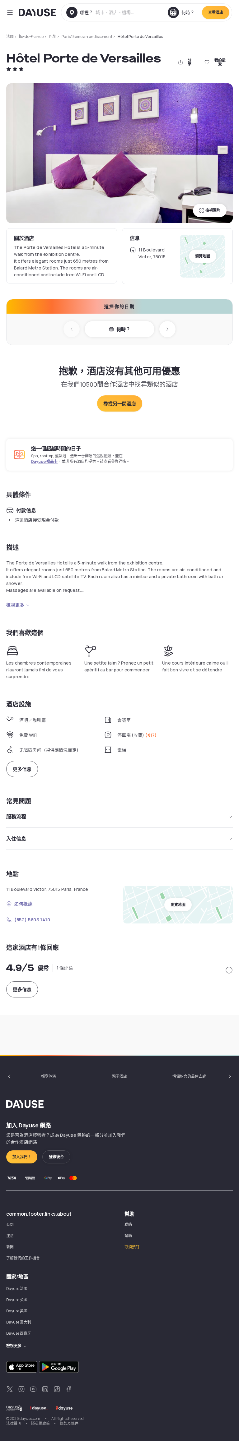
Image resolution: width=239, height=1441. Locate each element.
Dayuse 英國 (16, 1299)
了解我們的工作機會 (23, 1258)
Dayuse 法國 (16, 1288)
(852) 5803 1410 (32, 920)
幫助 (128, 1235)
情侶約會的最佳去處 (189, 1076)
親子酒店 (119, 1076)
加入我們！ (21, 1156)
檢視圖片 (212, 210)
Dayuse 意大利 (18, 1322)
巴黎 (52, 36)
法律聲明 (13, 1423)
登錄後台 (56, 1156)
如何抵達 (23, 904)
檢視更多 (15, 605)
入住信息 (16, 838)
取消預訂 (131, 1247)
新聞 (10, 1247)
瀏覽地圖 (202, 256)
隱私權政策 (40, 1423)
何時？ (123, 329)
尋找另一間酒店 (119, 403)
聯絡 (128, 1224)
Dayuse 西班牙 (18, 1333)
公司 (10, 1224)
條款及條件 (69, 1423)
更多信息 (22, 769)
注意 (10, 1235)
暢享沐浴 (48, 1076)
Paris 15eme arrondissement (87, 36)
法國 (10, 36)
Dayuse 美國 (16, 1311)
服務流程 (16, 816)
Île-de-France (31, 36)
